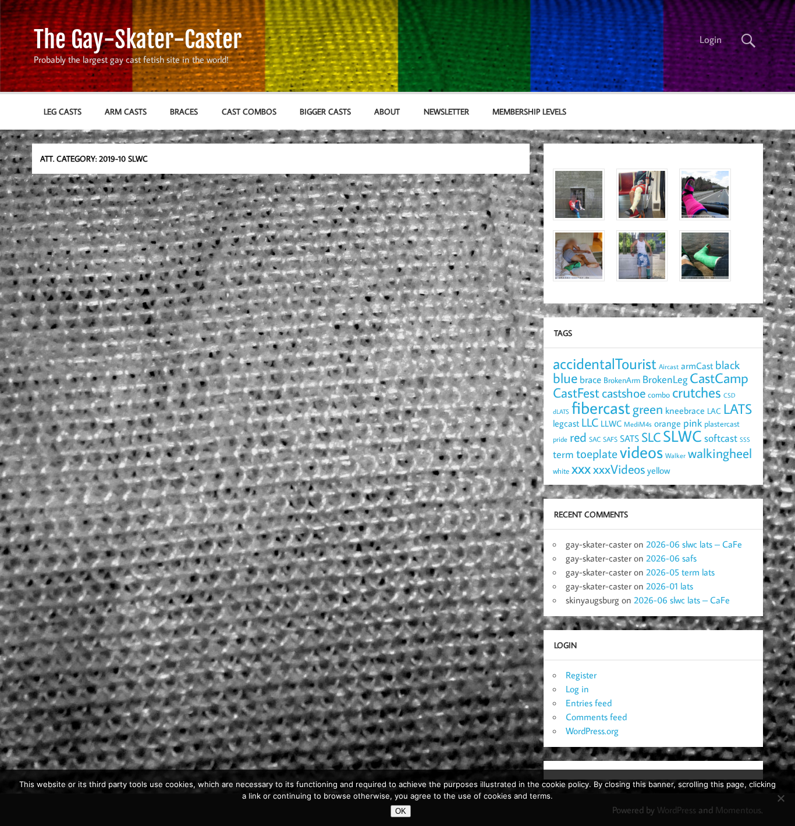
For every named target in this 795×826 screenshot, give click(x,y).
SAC (595, 439)
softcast (720, 438)
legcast (566, 423)
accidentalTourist (604, 363)
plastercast (722, 423)
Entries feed (589, 703)
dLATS (561, 411)
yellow (658, 470)
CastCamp (719, 378)
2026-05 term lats (680, 572)
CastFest (576, 392)
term (563, 454)
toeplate (596, 453)
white (561, 471)
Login (711, 39)
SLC (651, 437)
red (578, 437)
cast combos (249, 111)
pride (560, 439)
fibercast (601, 407)
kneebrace (685, 410)
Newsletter (446, 111)
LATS (737, 408)
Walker (675, 455)
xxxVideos (619, 469)
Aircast (669, 366)
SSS (745, 439)
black (727, 364)
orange (667, 423)
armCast (697, 365)
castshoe (623, 392)
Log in (577, 689)
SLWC (682, 436)
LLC (589, 422)
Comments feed (596, 717)
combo (659, 394)
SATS (629, 438)
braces (184, 111)
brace (590, 379)
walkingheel (720, 453)
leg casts (62, 111)
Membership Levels (529, 111)
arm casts (126, 111)
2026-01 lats (669, 586)
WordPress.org (592, 730)
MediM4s (638, 424)
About (387, 111)
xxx (581, 468)
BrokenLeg (665, 379)
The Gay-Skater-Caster (138, 39)
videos (641, 452)
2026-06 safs (671, 558)
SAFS (610, 439)
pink (692, 423)
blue (565, 378)
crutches (696, 392)
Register (581, 675)
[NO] (780, 798)
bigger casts (325, 111)
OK (400, 811)
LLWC (611, 423)
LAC (714, 410)
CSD (729, 395)
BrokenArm (622, 380)
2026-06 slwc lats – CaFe (694, 544)
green (648, 409)
